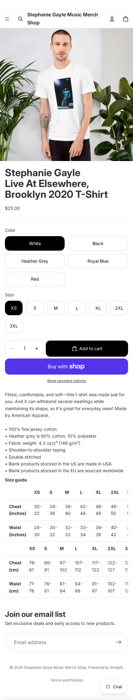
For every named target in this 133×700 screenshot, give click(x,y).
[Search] (20, 19)
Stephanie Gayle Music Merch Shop (55, 667)
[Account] (112, 19)
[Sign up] (118, 642)
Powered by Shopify (105, 667)
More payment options (66, 381)
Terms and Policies (66, 680)
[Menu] (7, 19)
